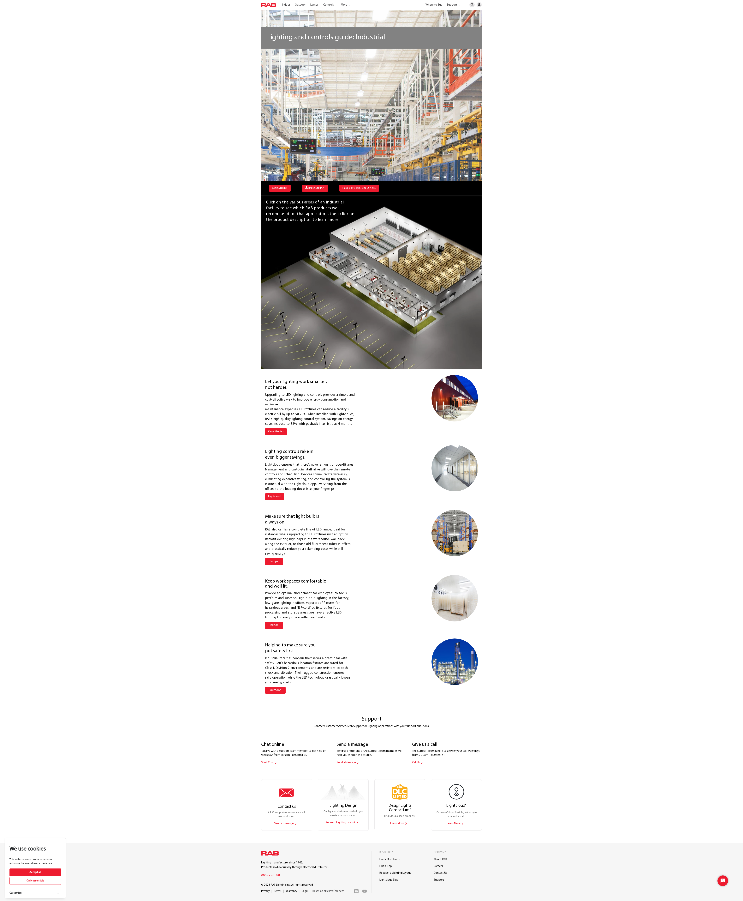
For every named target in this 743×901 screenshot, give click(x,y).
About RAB (440, 859)
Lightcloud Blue (388, 880)
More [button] (344, 4)
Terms (278, 891)
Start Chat (267, 762)
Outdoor (300, 4)
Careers (438, 866)
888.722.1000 (270, 875)
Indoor (286, 4)
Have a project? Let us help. (359, 188)
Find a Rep (385, 866)
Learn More (397, 823)
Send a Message (346, 762)
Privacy (265, 891)
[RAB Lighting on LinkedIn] (357, 891)
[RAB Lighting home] (271, 854)
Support (439, 880)
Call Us (416, 762)
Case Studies (280, 188)
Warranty (291, 891)
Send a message (284, 823)
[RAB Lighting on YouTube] (365, 891)
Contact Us (440, 873)
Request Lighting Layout (341, 822)
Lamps (314, 4)
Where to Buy (433, 4)
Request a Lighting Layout (395, 873)
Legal (305, 891)
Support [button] (452, 4)
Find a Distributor (390, 859)
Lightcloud (274, 496)
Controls (328, 4)
